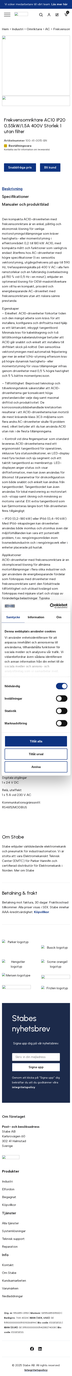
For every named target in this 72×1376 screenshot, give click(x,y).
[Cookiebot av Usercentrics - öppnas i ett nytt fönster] (50, 606)
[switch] (61, 698)
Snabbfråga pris (20, 167)
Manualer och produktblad (25, 204)
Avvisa (36, 766)
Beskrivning (12, 188)
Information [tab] (36, 617)
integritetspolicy (23, 1087)
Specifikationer (15, 196)
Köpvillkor (41, 912)
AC (47, 29)
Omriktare (34, 29)
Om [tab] (58, 617)
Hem (5, 29)
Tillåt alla (36, 741)
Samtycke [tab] (13, 617)
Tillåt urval (36, 754)
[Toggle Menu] (7, 15)
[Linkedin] (40, 1349)
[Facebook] (32, 1349)
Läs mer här (59, 4)
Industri (17, 29)
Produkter (10, 1171)
